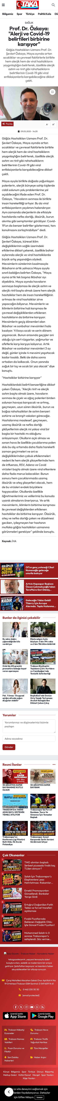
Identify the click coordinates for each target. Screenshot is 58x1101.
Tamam (39, 1097)
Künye (6, 1071)
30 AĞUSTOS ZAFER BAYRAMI (40, 786)
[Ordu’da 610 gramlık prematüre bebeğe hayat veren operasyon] (15, 656)
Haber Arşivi (40, 1057)
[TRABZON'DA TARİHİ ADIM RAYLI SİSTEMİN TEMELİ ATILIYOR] (15, 800)
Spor (19, 14)
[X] (21, 1007)
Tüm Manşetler (41, 1048)
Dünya (40, 1071)
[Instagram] (26, 1007)
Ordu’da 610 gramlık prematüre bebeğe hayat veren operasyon (14, 668)
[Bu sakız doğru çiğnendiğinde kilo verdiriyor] (15, 629)
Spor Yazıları (47, 1075)
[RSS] (42, 1007)
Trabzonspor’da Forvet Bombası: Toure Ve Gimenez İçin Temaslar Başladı (41, 813)
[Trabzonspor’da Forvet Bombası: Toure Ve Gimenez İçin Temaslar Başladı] (43, 800)
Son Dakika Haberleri (11, 1059)
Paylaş (9, 123)
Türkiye (30, 14)
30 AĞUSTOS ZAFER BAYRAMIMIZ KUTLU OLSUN (13, 787)
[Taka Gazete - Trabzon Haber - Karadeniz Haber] (28, 4)
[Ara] (53, 5)
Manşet (36, 1075)
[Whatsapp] (37, 1007)
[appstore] (15, 1016)
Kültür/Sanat (24, 1075)
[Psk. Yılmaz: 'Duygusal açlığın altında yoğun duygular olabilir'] (15, 685)
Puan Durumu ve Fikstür (14, 1050)
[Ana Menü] (3, 5)
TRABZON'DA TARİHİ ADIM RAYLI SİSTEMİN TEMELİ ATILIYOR (13, 812)
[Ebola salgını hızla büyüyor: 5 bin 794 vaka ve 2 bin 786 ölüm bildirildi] (43, 629)
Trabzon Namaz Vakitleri (14, 1041)
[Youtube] (31, 1007)
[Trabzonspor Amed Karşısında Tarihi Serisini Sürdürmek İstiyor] (43, 828)
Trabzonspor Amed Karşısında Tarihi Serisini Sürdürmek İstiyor (42, 839)
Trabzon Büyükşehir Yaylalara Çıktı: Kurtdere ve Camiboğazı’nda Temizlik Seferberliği (42, 670)
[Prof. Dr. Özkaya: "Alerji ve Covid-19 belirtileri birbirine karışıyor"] (29, 103)
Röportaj (49, 1071)
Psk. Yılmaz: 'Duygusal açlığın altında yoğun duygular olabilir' (13, 698)
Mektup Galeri (10, 1075)
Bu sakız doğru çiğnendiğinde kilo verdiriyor (11, 641)
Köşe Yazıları (29, 1078)
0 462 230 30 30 (31, 989)
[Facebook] (15, 1007)
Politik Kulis (44, 14)
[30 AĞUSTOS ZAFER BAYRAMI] (43, 776)
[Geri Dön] (8, 1092)
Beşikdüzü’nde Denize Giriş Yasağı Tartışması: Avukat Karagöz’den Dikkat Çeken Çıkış (41, 699)
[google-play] (43, 1016)
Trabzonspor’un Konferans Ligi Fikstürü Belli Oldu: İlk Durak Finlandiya (14, 841)
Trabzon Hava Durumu (39, 1031)
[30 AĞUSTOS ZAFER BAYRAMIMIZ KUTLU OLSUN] (15, 776)
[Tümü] (54, 764)
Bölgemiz (7, 14)
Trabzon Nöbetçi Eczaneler (14, 1031)
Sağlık (29, 22)
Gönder (9, 747)
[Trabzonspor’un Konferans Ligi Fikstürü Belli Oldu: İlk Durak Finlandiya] (15, 828)
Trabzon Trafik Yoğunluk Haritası (39, 1041)
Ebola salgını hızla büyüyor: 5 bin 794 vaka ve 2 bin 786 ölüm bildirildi (42, 641)
